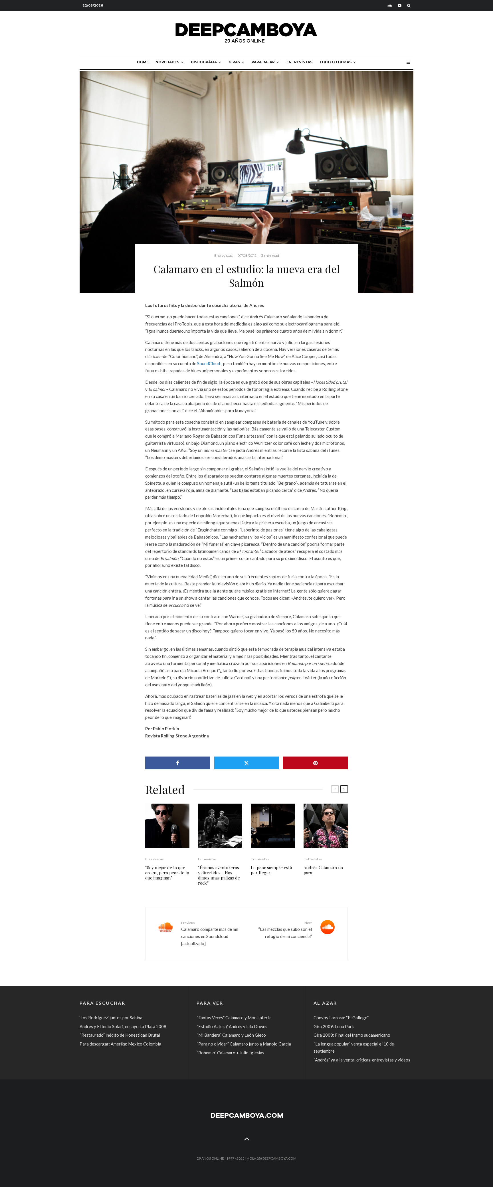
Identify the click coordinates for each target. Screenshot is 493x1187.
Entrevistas (299, 62)
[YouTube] (399, 5)
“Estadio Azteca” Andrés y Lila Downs (232, 1026)
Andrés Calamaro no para (323, 870)
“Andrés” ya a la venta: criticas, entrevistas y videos (362, 1059)
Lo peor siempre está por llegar (271, 870)
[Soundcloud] (389, 5)
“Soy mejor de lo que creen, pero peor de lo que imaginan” (167, 872)
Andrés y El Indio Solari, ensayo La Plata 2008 (123, 1026)
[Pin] (315, 763)
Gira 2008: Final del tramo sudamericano (352, 1035)
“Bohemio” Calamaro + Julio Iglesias (230, 1052)
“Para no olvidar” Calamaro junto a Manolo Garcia (244, 1043)
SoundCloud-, (209, 363)
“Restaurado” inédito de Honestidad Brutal (120, 1035)
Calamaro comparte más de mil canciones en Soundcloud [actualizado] (209, 933)
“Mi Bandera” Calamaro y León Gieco (231, 1035)
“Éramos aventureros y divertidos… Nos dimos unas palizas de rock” (219, 875)
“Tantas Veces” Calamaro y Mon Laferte (234, 1017)
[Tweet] (246, 763)
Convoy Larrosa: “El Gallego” (341, 1017)
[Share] (177, 763)
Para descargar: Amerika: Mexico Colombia (120, 1043)
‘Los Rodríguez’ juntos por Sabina (111, 1017)
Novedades (167, 62)
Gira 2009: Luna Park (334, 1026)
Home (143, 62)
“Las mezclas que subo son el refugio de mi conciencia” (285, 930)
